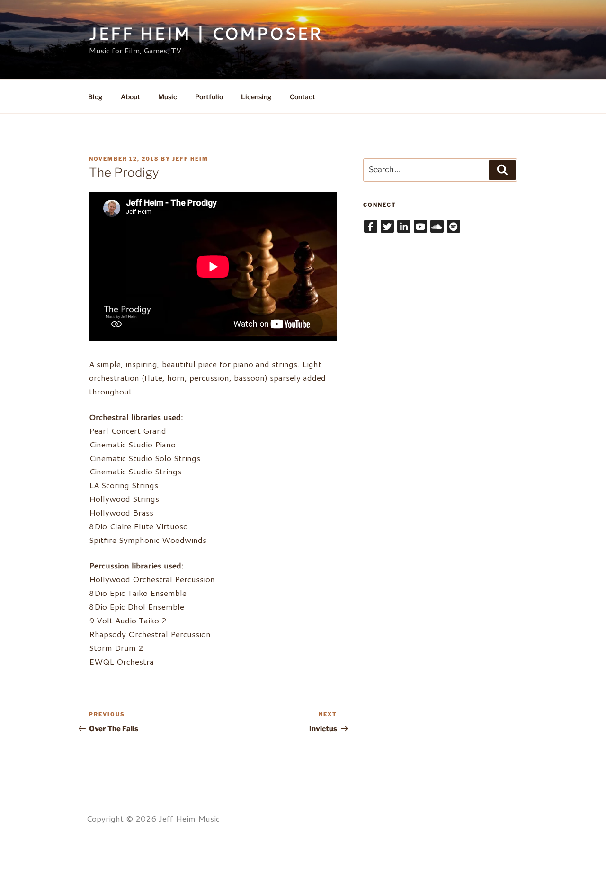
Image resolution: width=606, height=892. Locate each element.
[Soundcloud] (437, 226)
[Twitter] (387, 226)
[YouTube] (420, 226)
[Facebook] (370, 226)
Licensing (256, 97)
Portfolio (209, 97)
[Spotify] (453, 226)
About (130, 97)
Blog (95, 97)
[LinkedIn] (403, 226)
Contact (302, 97)
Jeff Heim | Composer (206, 33)
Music (167, 97)
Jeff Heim (190, 159)
